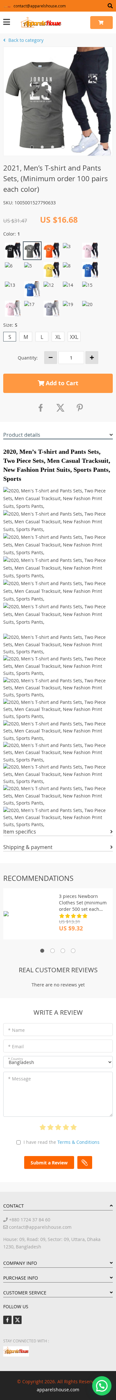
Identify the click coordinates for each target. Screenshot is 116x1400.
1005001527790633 (35, 203)
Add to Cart (61, 383)
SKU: (8, 203)
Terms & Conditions (78, 1142)
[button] (101, 1385)
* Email (16, 1046)
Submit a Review (49, 1163)
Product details (21, 434)
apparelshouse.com (58, 1389)
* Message (19, 1079)
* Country (15, 1059)
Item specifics (19, 831)
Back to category (25, 40)
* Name (16, 1030)
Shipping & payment (28, 847)
